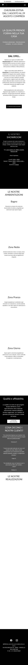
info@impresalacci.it (19, 1)
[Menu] (25, 5)
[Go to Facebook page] (11, 640)
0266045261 (8, 1)
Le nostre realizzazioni (14, 106)
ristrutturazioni (6, 61)
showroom (5, 72)
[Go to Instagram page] (17, 640)
